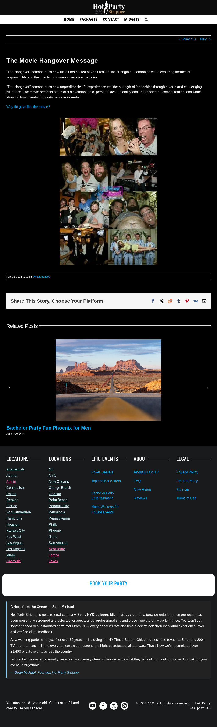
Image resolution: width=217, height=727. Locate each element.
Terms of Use (186, 498)
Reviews (140, 498)
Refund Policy (187, 481)
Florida (11, 506)
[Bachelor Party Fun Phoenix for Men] (108, 341)
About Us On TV (146, 472)
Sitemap (182, 489)
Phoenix (55, 530)
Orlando (55, 494)
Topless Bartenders (106, 481)
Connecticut (15, 488)
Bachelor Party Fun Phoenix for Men (48, 428)
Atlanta (11, 475)
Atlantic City (15, 469)
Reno (53, 536)
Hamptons (14, 518)
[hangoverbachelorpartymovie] (109, 120)
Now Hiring (142, 489)
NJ (51, 469)
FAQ (137, 481)
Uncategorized (41, 276)
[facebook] (103, 705)
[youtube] (92, 705)
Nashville (13, 561)
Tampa (54, 555)
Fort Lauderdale (18, 512)
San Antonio (58, 543)
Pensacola (57, 512)
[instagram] (124, 705)
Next (203, 39)
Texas (53, 561)
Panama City (58, 506)
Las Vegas (14, 543)
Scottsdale (57, 549)
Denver (12, 500)
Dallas (11, 494)
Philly (53, 524)
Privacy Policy (187, 472)
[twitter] (114, 705)
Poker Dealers (102, 472)
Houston (12, 524)
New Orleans (59, 481)
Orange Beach (60, 488)
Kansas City (15, 530)
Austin (11, 481)
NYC (52, 475)
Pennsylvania (59, 518)
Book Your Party (108, 583)
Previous (189, 39)
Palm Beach (58, 500)
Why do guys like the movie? (28, 107)
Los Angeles (15, 549)
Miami (11, 555)
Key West (13, 536)
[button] (146, 19)
